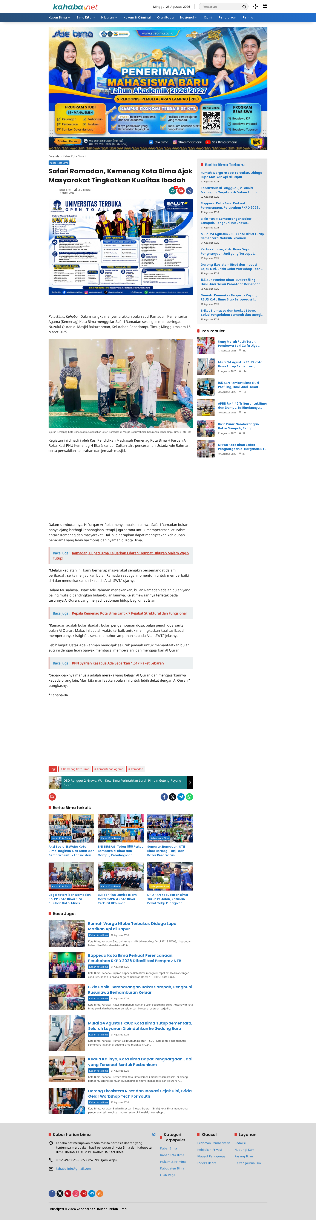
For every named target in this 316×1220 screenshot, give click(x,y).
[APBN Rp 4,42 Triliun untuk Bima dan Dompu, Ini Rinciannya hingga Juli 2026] (206, 407)
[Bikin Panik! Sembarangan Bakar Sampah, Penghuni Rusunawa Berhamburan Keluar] (67, 997)
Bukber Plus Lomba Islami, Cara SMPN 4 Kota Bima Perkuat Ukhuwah (118, 899)
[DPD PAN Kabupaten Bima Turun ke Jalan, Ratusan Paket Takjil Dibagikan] (170, 876)
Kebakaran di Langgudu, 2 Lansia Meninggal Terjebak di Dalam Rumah (230, 190)
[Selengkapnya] (154, 1134)
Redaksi (240, 1143)
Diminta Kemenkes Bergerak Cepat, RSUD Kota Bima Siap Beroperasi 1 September (229, 297)
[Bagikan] (189, 190)
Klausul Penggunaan (212, 1156)
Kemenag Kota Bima (76, 769)
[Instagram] (75, 1193)
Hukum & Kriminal (173, 1162)
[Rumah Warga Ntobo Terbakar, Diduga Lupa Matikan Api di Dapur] (67, 933)
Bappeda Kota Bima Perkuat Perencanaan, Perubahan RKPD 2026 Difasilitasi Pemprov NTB (134, 958)
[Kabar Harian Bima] (75, 6)
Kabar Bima (168, 1148)
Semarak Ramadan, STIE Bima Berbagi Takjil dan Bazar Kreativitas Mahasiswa (166, 851)
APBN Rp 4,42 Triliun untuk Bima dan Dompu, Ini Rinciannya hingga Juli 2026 (242, 405)
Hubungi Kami (245, 1150)
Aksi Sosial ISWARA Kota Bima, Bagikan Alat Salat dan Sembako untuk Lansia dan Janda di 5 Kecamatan (71, 851)
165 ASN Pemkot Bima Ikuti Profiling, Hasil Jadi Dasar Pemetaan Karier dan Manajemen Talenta (231, 282)
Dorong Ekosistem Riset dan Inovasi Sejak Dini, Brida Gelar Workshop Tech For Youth (140, 1093)
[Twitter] (172, 797)
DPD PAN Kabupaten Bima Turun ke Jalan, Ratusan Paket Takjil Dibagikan (167, 899)
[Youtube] (83, 1193)
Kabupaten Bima (159, 886)
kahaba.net (64, 189)
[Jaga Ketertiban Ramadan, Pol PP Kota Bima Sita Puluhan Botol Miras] (71, 876)
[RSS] (99, 1193)
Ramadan (137, 769)
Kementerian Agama (110, 769)
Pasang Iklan (244, 1156)
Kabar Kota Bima (59, 162)
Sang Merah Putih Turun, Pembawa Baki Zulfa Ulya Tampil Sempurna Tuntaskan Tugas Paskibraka (241, 343)
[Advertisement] (99, 301)
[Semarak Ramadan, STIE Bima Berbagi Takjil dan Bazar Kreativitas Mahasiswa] (170, 828)
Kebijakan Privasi (209, 1150)
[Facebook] (164, 797)
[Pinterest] (67, 1193)
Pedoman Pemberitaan (213, 1143)
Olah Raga (167, 1175)
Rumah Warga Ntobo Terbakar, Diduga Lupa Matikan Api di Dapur (231, 175)
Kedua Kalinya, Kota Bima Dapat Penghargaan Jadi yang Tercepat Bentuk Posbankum (140, 1061)
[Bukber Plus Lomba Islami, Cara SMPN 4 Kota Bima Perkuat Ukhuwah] (121, 876)
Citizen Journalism (248, 1163)
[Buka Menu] (264, 6)
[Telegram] (181, 797)
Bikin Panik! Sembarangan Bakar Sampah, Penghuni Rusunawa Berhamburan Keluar (140, 989)
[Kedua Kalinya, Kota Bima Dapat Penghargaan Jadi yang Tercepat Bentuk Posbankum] (67, 1069)
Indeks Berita (206, 1163)
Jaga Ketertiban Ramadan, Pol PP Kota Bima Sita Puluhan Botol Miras (70, 899)
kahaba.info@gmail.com (73, 1168)
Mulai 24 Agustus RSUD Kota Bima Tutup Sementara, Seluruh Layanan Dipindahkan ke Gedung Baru (140, 1025)
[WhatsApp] (189, 797)
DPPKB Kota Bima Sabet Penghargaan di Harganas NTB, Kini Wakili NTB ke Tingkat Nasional (242, 447)
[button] (244, 6)
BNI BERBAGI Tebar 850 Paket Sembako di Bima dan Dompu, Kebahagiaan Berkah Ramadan (120, 851)
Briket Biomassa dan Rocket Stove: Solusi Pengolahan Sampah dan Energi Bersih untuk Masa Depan (231, 313)
